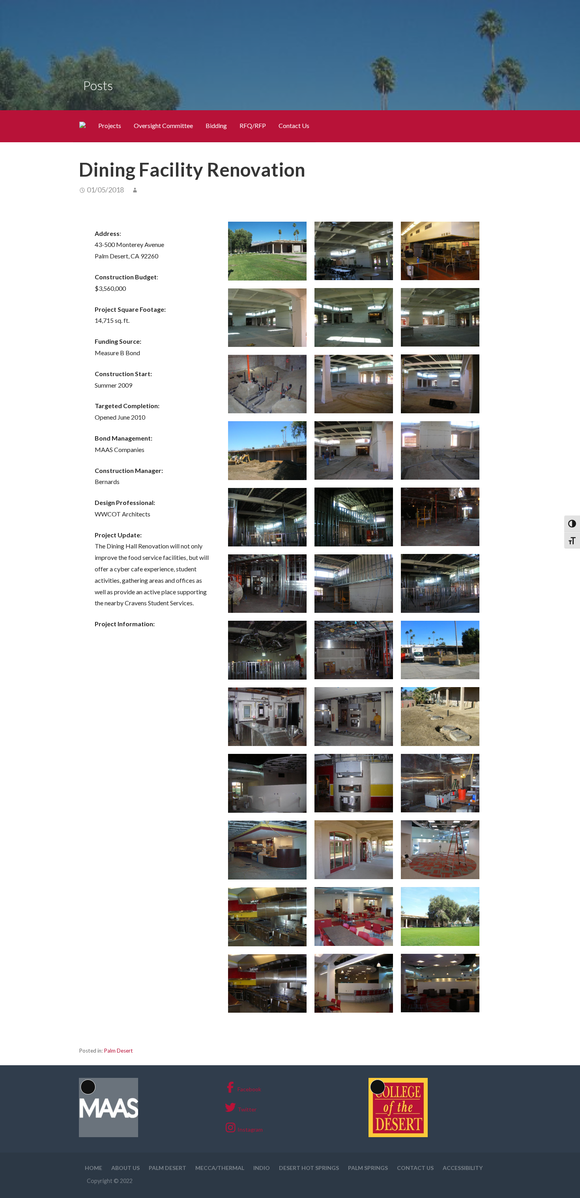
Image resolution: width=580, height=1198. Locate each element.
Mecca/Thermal (219, 1167)
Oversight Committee (163, 125)
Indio (261, 1167)
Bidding (216, 125)
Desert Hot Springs (309, 1167)
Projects (109, 125)
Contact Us (294, 125)
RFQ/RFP (252, 125)
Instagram (250, 1129)
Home (93, 1167)
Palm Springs (368, 1167)
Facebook (249, 1089)
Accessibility (463, 1167)
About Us (125, 1167)
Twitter (247, 1109)
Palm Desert (118, 1050)
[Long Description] (108, 1135)
